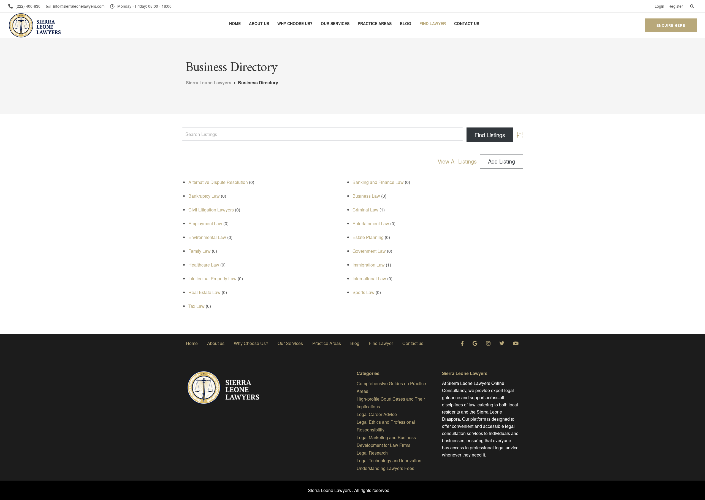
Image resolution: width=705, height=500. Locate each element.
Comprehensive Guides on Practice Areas (391, 387)
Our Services (335, 23)
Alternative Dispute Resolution (218, 182)
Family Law (199, 251)
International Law (369, 278)
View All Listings (457, 161)
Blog (405, 23)
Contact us (466, 23)
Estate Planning (368, 237)
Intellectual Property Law (212, 278)
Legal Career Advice (377, 414)
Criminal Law (365, 209)
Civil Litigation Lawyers (211, 209)
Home (235, 23)
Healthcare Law (203, 265)
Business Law (366, 196)
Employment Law (205, 223)
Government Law (369, 251)
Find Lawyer (432, 23)
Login (659, 6)
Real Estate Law (204, 292)
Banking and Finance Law (378, 182)
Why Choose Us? (295, 23)
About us (259, 23)
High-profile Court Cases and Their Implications (391, 403)
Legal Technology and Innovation (389, 460)
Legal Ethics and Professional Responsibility (386, 426)
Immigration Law (368, 265)
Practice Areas (375, 23)
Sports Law (363, 292)
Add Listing (501, 161)
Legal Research (372, 453)
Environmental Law (207, 237)
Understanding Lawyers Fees (385, 468)
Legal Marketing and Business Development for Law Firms (386, 441)
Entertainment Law (370, 223)
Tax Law (196, 306)
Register (675, 6)
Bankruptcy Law (204, 196)
